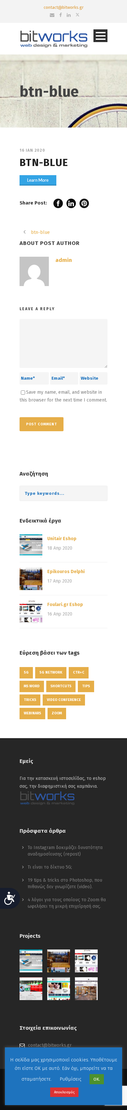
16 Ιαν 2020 (32, 150)
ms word (32, 686)
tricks (30, 700)
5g (26, 672)
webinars (32, 713)
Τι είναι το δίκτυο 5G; (50, 867)
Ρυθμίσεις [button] (70, 1079)
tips (86, 686)
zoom (57, 713)
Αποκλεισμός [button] (64, 1092)
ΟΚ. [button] (96, 1079)
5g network (50, 672)
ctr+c (78, 672)
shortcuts (60, 686)
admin (63, 260)
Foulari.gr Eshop (65, 604)
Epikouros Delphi (66, 571)
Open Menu (100, 35)
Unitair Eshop (62, 538)
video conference (64, 700)
